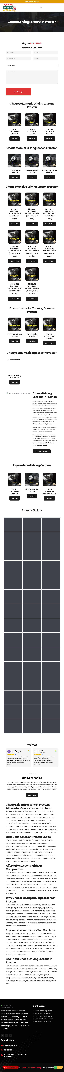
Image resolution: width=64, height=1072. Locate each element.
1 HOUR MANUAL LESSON (14, 171)
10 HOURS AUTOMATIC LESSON (49, 131)
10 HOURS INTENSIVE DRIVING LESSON (14, 211)
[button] (41, 7)
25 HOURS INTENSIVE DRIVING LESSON (14, 248)
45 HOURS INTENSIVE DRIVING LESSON (32, 286)
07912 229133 (52, 972)
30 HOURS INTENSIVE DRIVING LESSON (32, 248)
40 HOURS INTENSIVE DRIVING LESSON (14, 286)
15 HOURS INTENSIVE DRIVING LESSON (32, 211)
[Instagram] (6, 1035)
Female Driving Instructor (14, 376)
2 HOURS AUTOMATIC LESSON (32, 131)
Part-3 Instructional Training (49, 336)
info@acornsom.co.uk (40, 445)
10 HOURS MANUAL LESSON (49, 171)
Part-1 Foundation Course (14, 335)
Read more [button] (9, 764)
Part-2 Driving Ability (32, 335)
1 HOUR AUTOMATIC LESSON (14, 131)
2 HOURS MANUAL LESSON (32, 171)
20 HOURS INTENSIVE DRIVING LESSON (49, 211)
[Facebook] (2, 1035)
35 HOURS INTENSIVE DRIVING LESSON (49, 248)
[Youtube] (10, 1035)
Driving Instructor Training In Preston (41, 917)
